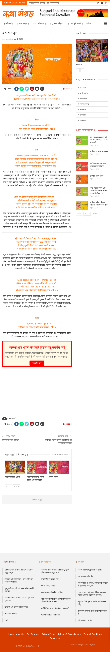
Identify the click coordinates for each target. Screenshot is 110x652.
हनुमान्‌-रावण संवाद (96, 176)
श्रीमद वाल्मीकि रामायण (37, 3)
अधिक (88, 23)
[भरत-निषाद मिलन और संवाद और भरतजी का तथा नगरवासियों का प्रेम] (82, 191)
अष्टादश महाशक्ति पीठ (85, 576)
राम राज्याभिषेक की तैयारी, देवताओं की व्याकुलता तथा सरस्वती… (99, 139)
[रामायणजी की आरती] (15, 467)
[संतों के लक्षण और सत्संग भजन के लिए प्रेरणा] (82, 166)
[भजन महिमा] (59, 467)
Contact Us (55, 638)
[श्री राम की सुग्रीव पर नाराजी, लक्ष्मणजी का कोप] (82, 205)
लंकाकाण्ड (83, 115)
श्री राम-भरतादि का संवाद (99, 151)
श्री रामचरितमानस (53, 3)
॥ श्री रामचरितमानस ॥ (83, 40)
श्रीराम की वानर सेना (85, 620)
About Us (20, 634)
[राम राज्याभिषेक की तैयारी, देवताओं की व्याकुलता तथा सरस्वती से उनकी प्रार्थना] (82, 140)
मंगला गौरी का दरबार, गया (49, 579)
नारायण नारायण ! (11, 613)
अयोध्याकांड (84, 93)
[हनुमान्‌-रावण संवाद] (82, 179)
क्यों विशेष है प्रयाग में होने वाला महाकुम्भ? (55, 608)
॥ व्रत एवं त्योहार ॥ (57, 23)
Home (11, 634)
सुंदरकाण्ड (83, 109)
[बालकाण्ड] (92, 50)
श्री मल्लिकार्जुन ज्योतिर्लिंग (50, 615)
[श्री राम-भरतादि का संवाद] (82, 154)
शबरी (6, 620)
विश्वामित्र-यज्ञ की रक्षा (10, 440)
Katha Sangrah (89, 644)
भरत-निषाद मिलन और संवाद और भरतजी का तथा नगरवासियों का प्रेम (99, 190)
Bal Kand (12, 418)
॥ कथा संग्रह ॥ (23, 23)
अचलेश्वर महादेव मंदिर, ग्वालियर (52, 592)
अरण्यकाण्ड (83, 99)
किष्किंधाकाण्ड (84, 104)
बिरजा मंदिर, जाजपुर (48, 586)
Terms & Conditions (93, 634)
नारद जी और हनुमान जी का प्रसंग (16, 607)
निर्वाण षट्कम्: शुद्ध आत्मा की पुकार (90, 570)
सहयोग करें (36, 363)
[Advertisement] (37, 391)
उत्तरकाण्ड (83, 120)
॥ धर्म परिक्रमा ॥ (39, 23)
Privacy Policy (48, 634)
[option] (92, 53)
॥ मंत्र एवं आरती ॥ (75, 23)
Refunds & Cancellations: (69, 634)
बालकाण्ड (83, 88)
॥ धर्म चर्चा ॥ (8, 23)
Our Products (33, 634)
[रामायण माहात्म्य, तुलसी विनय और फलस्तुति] (37, 467)
